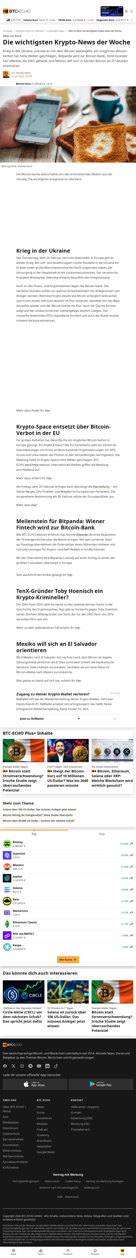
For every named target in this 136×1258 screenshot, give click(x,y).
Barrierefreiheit (13, 1139)
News (40, 1107)
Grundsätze (11, 1145)
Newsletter (44, 1146)
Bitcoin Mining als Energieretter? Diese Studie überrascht (38, 815)
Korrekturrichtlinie (15, 1162)
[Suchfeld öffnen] (126, 11)
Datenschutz (11, 1134)
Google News (46, 1152)
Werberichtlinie (13, 1156)
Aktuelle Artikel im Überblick (30, 31)
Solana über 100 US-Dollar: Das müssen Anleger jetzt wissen (39, 809)
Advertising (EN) (81, 1118)
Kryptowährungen (56, 31)
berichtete (32, 465)
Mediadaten (11, 1122)
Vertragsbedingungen (26, 1181)
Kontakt (76, 1112)
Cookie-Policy (73, 1181)
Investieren (44, 1118)
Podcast (42, 1129)
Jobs (5, 1117)
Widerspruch (91, 1187)
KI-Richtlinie (11, 1167)
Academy (43, 1135)
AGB (59, 1196)
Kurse (41, 1112)
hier (47, 410)
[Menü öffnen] (131, 11)
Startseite (7, 31)
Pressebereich (80, 1129)
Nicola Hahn (23, 72)
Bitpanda (82, 535)
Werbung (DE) (80, 1124)
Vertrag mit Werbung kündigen (105, 1181)
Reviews (42, 1124)
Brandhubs (44, 1141)
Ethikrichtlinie (12, 1151)
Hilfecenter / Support (85, 1107)
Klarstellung (101, 487)
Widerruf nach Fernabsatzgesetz (58, 1187)
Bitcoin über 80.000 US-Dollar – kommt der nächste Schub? (39, 820)
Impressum (10, 1128)
